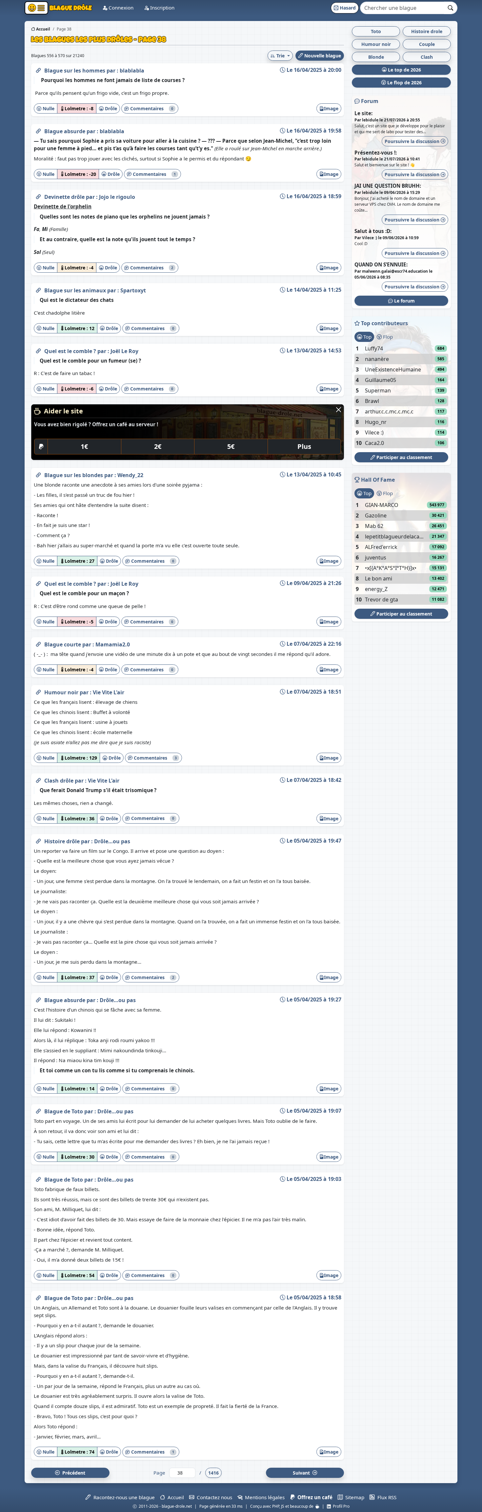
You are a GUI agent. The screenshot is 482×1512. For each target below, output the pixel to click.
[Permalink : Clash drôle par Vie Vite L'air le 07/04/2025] (38, 779)
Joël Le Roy (124, 351)
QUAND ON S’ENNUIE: (381, 264)
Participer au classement (403, 457)
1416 (213, 1473)
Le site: (363, 113)
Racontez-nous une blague (122, 1497)
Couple (427, 44)
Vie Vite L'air (108, 692)
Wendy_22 (130, 475)
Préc (72, 1473)
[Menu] (36, 7)
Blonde (376, 57)
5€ (230, 446)
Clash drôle (59, 780)
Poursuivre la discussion (413, 141)
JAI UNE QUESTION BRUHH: (387, 185)
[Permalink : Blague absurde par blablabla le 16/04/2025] (38, 130)
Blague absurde (65, 131)
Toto (376, 31)
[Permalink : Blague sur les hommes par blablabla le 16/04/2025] (38, 69)
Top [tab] (367, 336)
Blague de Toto (64, 1111)
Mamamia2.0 (112, 644)
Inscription (161, 7)
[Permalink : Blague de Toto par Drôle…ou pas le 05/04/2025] (38, 1110)
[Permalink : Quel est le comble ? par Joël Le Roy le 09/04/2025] (38, 582)
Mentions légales (263, 1497)
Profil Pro (340, 1506)
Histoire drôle (62, 841)
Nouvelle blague (322, 55)
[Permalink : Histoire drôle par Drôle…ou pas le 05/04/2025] (38, 840)
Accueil (42, 29)
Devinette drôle (65, 196)
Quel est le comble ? (70, 351)
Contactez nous (213, 1497)
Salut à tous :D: (373, 231)
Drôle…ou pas (112, 841)
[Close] (338, 410)
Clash (427, 57)
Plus (304, 446)
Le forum (404, 301)
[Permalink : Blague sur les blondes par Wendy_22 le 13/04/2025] (38, 474)
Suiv (302, 1473)
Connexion (120, 7)
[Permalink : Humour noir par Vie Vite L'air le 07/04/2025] (38, 691)
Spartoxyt (133, 290)
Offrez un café (313, 1497)
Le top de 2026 (404, 70)
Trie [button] (280, 55)
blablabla (132, 70)
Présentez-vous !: (375, 152)
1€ (84, 446)
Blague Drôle (70, 8)
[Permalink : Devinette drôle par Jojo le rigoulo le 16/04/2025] (38, 195)
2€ (157, 446)
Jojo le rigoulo (117, 196)
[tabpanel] (401, 395)
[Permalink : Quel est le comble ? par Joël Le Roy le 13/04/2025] (38, 349)
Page (159, 1472)
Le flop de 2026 (404, 82)
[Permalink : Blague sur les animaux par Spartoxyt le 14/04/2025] (38, 289)
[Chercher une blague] (450, 8)
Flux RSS (385, 1497)
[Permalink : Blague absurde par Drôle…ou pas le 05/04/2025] (38, 999)
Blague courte (63, 644)
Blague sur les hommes (75, 70)
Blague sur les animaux (75, 290)
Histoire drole (426, 31)
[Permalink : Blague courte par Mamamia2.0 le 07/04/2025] (38, 643)
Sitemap (353, 1497)
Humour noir (62, 692)
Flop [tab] (387, 336)
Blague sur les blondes (74, 475)
